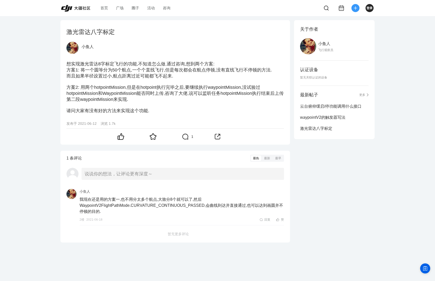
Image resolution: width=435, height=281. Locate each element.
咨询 (166, 8)
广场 (120, 8)
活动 (151, 8)
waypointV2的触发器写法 (322, 117)
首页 (104, 8)
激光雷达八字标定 (316, 128)
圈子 (135, 8)
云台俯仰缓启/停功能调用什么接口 (330, 106)
